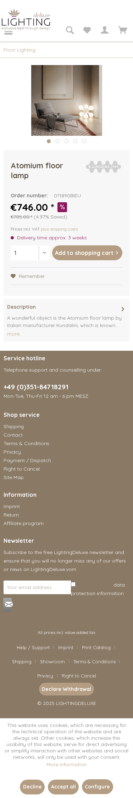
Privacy (12, 452)
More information (66, 764)
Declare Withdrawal (66, 689)
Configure (97, 787)
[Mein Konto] (104, 31)
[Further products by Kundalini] (103, 167)
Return (11, 515)
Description (21, 307)
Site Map (14, 477)
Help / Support (33, 647)
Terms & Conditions (26, 443)
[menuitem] (3, 31)
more (13, 334)
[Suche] (69, 31)
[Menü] (3, 31)
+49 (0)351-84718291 (36, 387)
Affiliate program (24, 523)
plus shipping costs (59, 229)
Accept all (63, 787)
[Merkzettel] (87, 31)
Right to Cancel (22, 469)
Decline (32, 787)
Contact (13, 435)
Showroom (52, 661)
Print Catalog (96, 647)
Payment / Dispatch (27, 460)
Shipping (14, 426)
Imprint (12, 506)
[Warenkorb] (122, 31)
